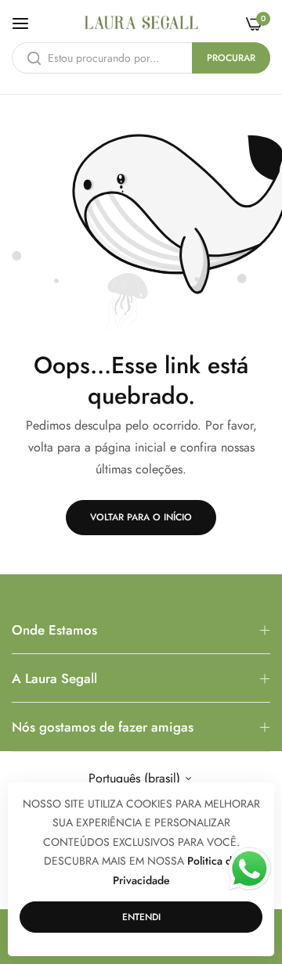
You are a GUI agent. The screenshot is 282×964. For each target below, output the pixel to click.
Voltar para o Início (141, 517)
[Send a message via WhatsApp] (249, 869)
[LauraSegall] (141, 22)
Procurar (231, 58)
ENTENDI (141, 917)
